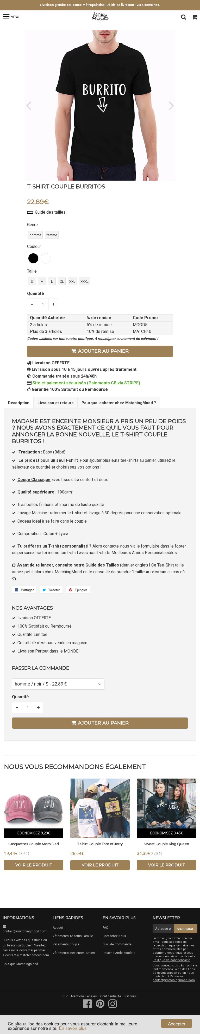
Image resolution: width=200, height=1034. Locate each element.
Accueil (58, 928)
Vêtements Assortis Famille (73, 936)
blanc (46, 258)
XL (62, 282)
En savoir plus (73, 1028)
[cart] (194, 17)
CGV (64, 996)
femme (51, 235)
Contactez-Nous (114, 936)
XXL (72, 282)
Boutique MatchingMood (20, 964)
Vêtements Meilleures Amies (74, 953)
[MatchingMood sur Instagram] (112, 1006)
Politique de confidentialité (171, 960)
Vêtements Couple (66, 944)
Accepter (176, 1023)
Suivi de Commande (117, 944)
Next (171, 105)
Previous (29, 105)
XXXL (84, 282)
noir (33, 258)
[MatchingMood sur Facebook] (88, 1006)
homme (35, 235)
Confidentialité (110, 996)
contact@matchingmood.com (24, 931)
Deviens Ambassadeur (119, 953)
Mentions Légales (84, 996)
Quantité (35, 293)
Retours (130, 996)
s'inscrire (185, 929)
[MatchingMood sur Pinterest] (100, 1006)
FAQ (105, 928)
